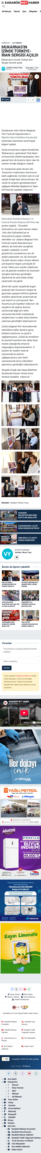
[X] (16, 989)
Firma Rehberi (14, 1108)
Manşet (15, 1093)
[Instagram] (20, 989)
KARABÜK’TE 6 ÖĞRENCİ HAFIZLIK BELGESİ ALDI (29, 604)
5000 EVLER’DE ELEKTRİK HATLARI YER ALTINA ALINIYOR (10, 604)
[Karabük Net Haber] (22, 2)
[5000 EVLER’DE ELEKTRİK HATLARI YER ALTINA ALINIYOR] (11, 595)
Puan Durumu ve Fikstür (9, 1039)
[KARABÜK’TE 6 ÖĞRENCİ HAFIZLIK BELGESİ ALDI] (30, 595)
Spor (24, 11)
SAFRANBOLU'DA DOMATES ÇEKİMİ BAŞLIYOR (8, 624)
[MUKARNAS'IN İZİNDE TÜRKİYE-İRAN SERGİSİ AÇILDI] (20, 84)
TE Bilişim (26, 1066)
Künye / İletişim (13, 997)
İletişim (11, 1123)
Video (10, 1102)
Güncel (17, 11)
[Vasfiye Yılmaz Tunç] (7, 554)
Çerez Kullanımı (29, 997)
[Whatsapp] (29, 989)
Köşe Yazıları (15, 994)
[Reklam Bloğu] (20, 805)
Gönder (7, 668)
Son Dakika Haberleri (7, 1047)
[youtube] (29, 1074)
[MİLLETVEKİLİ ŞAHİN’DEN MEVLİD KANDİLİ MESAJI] (11, 575)
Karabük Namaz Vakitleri (9, 1031)
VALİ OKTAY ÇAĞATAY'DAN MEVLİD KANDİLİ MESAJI (30, 624)
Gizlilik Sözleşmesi (22, 999)
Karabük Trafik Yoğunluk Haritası (28, 1031)
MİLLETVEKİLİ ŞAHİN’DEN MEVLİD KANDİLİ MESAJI (9, 584)
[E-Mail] (17, 557)
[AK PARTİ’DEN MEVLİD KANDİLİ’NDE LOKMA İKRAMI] (30, 575)
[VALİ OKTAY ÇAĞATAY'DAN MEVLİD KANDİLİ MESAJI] (30, 615)
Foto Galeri (13, 1099)
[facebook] (9, 1074)
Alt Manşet (6, 11)
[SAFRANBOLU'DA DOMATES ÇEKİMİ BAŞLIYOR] (11, 615)
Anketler (12, 1117)
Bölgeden (33, 11)
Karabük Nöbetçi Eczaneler (9, 1023)
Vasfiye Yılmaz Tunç (23, 552)
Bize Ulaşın (28, 994)
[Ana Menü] (2, 2)
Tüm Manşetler (30, 1038)
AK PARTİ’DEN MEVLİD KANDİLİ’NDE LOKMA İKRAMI (30, 584)
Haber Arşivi (29, 1046)
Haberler (5, 43)
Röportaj (12, 1111)
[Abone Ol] (38, 100)
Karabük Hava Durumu (28, 1023)
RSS (6, 1059)
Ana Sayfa (12, 1079)
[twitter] (16, 1074)
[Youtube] (25, 989)
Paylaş (6, 99)
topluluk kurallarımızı (24, 676)
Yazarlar (11, 1105)
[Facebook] (12, 989)
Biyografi (12, 1114)
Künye (10, 1120)
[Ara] (3, 6)
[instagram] (22, 1074)
